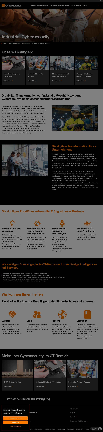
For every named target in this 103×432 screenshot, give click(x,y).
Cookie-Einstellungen (15, 426)
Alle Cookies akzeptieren (15, 418)
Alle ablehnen (15, 422)
